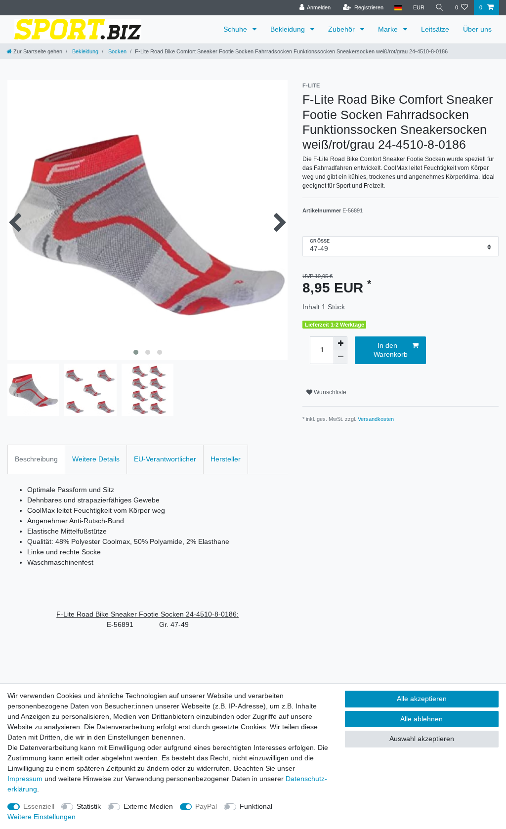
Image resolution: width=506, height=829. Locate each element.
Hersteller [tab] (226, 459)
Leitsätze (435, 29)
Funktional (256, 806)
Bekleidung (288, 29)
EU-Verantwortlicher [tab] (165, 459)
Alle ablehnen (421, 719)
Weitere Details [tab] (96, 459)
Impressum (24, 779)
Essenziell (38, 806)
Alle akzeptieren (422, 699)
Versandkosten (376, 419)
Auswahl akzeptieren (421, 739)
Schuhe (236, 29)
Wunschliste (329, 392)
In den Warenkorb (391, 349)
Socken (116, 51)
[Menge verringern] (340, 357)
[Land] (398, 7)
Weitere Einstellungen (41, 817)
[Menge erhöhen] (340, 343)
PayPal (206, 806)
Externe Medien (148, 806)
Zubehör (342, 29)
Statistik (89, 806)
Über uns (477, 29)
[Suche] (440, 7)
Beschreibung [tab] (36, 459)
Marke (389, 29)
